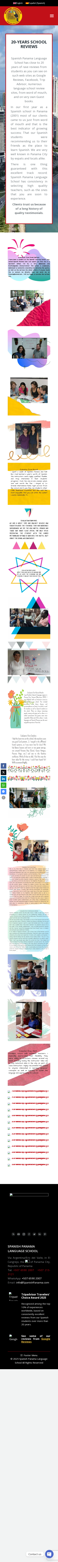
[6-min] (29, 573)
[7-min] (29, 618)
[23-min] (29, 1134)
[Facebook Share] (3, 766)
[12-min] (29, 841)
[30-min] (29, 484)
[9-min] (29, 752)
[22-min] (29, 1128)
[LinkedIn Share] (3, 779)
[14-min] (29, 931)
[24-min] (29, 1140)
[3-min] (29, 350)
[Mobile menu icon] (52, 16)
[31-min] (29, 394)
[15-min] (29, 975)
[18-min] (29, 1104)
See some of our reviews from (35, 1338)
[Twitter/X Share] (3, 772)
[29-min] (29, 1065)
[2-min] (29, 1092)
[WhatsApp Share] (3, 785)
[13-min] (29, 886)
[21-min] (29, 1122)
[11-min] (29, 797)
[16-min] (29, 1020)
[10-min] (29, 707)
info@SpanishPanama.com (32, 1282)
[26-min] (29, 1153)
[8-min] (29, 663)
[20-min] (29, 1116)
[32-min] (29, 305)
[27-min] (29, 1159)
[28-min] (29, 1165)
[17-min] (29, 1098)
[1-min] (29, 260)
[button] (3, 797)
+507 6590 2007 (23, 1270)
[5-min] (29, 528)
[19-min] (29, 1110)
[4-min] (29, 439)
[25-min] (29, 1147)
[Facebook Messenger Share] (3, 791)
